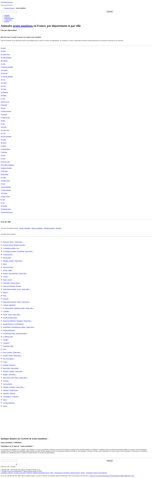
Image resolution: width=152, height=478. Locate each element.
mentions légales (75, 473)
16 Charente (4, 73)
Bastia (5, 280)
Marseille (5, 261)
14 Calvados (4, 70)
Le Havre (5, 381)
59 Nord (3, 155)
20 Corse (3, 86)
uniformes (58, 228)
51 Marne (3, 146)
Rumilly (5, 374)
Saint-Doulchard (13, 273)
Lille (4, 349)
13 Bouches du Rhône (7, 67)
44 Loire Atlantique (6, 136)
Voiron (5, 314)
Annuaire (6, 15)
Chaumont (6, 343)
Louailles (11, 371)
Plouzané (5, 298)
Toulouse (5, 305)
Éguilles (11, 261)
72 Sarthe (3, 177)
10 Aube (3, 64)
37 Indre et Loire (5, 117)
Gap (18, 248)
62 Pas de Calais (5, 161)
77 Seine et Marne (6, 190)
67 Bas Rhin (4, 171)
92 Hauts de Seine (6, 209)
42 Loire (3, 133)
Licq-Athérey (10, 358)
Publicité (29, 473)
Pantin (5, 406)
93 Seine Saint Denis (6, 212)
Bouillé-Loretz (14, 390)
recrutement (89, 473)
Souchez (5, 355)
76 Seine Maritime (6, 187)
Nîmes (19, 302)
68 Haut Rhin (4, 174)
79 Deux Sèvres (5, 196)
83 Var (2, 203)
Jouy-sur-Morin (7, 384)
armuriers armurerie (49, 228)
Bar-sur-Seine (7, 257)
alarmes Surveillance (37, 228)
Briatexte (12, 393)
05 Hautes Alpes (5, 54)
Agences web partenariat (100, 473)
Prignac (5, 270)
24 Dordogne (4, 92)
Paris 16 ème (14, 377)
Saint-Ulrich (6, 368)
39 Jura (3, 124)
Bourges (5, 273)
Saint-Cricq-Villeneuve (9, 321)
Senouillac (6, 393)
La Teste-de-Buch (8, 308)
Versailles (5, 387)
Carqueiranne (7, 396)
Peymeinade (20, 251)
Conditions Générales (7, 473)
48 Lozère (3, 143)
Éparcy (12, 242)
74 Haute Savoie (5, 180)
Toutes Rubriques (9, 18)
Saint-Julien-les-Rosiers (9, 302)
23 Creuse (3, 89)
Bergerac (18, 286)
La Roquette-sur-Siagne (9, 251)
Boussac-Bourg (15, 283)
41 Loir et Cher (5, 130)
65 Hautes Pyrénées (6, 168)
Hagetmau (20, 321)
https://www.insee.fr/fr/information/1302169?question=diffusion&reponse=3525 (112, 476)
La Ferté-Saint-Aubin (9, 333)
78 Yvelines (4, 193)
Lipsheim (5, 365)
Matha (10, 270)
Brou (4, 295)
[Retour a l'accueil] (7, 2)
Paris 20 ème (6, 377)
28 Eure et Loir (5, 102)
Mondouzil (12, 305)
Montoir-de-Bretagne (9, 330)
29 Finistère (4, 105)
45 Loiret (3, 139)
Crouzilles (6, 311)
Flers (4, 352)
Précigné (5, 371)
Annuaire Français (9, 8)
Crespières (12, 387)
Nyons (19, 289)
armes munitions (23, 25)
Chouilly (5, 340)
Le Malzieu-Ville (8, 336)
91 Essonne (4, 206)
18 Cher (3, 79)
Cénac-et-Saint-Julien (9, 286)
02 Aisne (3, 48)
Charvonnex (12, 374)
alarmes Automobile (24, 228)
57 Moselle (4, 152)
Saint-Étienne (7, 327)
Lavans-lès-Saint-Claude (10, 317)
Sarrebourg (6, 346)
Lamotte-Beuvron (8, 324)
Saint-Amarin (14, 368)
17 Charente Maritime (7, 76)
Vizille (10, 314)
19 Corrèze (4, 83)
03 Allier (3, 51)
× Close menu (8, 20)
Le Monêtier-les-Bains (9, 248)
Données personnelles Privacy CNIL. (43, 473)
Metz (11, 346)
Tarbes (5, 362)
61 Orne (3, 158)
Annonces (7, 16)
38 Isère (3, 120)
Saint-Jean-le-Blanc (21, 333)
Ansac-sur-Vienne (8, 267)
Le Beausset (15, 396)
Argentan (9, 352)
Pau (4, 358)
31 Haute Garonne (6, 111)
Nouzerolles (6, 283)
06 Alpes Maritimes (6, 57)
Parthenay (6, 390)
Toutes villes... (19, 242)
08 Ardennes (4, 60)
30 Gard (3, 108)
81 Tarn (3, 199)
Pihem (10, 355)
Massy (5, 399)
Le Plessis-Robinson (9, 403)
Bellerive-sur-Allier (19, 245)
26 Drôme (3, 95)
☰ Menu (6, 21)
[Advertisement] (53, 420)
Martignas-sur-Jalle (19, 308)
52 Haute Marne (5, 149)
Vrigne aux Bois (7, 254)
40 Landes (4, 127)
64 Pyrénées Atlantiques (7, 165)
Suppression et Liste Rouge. (62, 473)
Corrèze (5, 276)
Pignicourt (6, 242)
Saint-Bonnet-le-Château (18, 327)
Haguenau (12, 365)
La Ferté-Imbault (18, 324)
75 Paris (3, 184)
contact (83, 473)
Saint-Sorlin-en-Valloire (9, 289)
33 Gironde (4, 114)
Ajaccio (9, 280)
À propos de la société (20, 473)
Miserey (5, 292)
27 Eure (3, 98)
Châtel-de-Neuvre (8, 245)
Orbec (5, 264)
